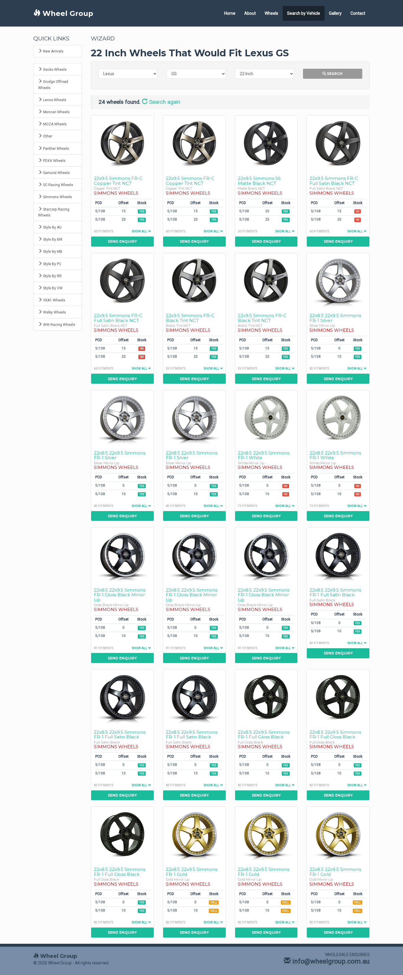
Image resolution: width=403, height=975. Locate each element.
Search (334, 73)
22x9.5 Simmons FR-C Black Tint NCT (190, 318)
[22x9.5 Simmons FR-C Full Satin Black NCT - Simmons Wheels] (338, 143)
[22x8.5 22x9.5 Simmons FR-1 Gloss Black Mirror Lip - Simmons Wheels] (122, 554)
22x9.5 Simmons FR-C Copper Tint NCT (118, 180)
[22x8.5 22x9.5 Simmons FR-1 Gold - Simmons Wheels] (194, 834)
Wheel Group (66, 13)
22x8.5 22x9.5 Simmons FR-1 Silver (335, 318)
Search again (164, 102)
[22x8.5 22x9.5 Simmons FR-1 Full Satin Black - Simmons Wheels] (338, 554)
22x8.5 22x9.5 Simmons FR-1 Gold (191, 871)
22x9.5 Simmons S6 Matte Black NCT (259, 180)
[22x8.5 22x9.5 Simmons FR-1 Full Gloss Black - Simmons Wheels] (266, 696)
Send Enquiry (122, 241)
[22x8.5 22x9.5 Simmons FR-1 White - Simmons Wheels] (266, 417)
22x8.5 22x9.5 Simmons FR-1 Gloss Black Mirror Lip (119, 595)
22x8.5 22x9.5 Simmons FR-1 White (263, 455)
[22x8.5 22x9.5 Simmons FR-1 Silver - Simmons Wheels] (338, 280)
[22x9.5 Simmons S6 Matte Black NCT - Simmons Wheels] (266, 143)
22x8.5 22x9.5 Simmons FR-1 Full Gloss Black (263, 734)
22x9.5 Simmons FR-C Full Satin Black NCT (333, 180)
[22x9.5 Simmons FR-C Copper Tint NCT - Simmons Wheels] (122, 143)
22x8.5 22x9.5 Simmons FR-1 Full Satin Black (335, 592)
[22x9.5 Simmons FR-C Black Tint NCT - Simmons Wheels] (194, 280)
